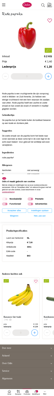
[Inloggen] (49, 4)
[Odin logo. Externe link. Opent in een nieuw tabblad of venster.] (4, 178)
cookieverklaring (8, 192)
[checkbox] (5, 199)
